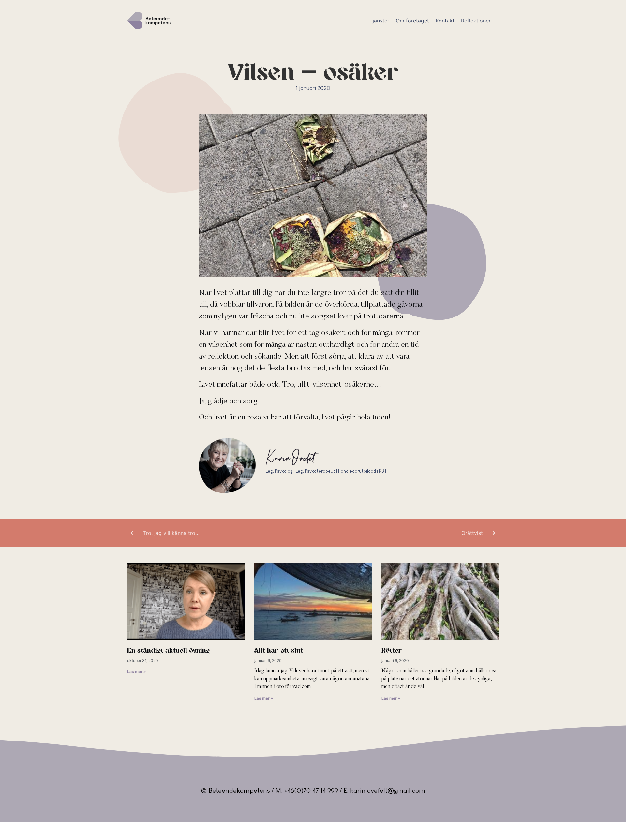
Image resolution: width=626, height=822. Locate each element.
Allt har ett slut (278, 651)
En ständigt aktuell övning (168, 651)
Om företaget (412, 20)
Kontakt (445, 20)
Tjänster (379, 20)
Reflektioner (476, 20)
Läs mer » (136, 671)
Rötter (391, 651)
